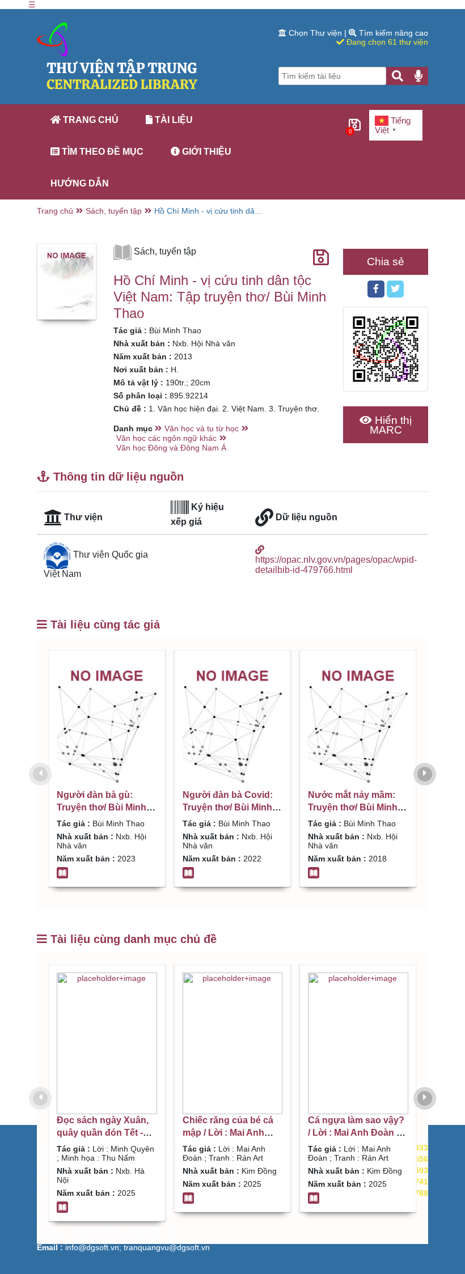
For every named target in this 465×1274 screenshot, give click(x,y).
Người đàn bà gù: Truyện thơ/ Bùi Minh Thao (101, 807)
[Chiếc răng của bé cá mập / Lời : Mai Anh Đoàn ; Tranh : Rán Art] (233, 1043)
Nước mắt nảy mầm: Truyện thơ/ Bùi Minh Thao (353, 807)
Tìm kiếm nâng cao (392, 32)
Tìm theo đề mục (101, 151)
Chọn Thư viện (315, 32)
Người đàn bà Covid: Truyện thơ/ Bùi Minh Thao (228, 807)
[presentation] (40, 774)
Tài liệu (173, 120)
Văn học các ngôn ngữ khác (166, 438)
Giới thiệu (205, 151)
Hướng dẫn (79, 183)
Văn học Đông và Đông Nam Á (171, 447)
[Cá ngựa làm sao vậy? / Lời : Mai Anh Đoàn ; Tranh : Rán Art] (358, 1043)
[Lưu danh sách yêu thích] (321, 258)
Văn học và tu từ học (201, 428)
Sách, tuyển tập (114, 210)
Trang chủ (90, 120)
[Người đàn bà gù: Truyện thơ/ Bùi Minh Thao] (107, 723)
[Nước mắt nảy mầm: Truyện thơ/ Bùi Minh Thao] (358, 723)
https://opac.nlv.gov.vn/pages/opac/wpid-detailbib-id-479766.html (336, 565)
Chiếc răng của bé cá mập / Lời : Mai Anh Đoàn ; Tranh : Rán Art (230, 1132)
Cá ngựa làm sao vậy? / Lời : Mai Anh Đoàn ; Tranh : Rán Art (356, 1132)
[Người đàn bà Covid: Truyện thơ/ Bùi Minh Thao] (233, 723)
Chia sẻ (385, 261)
